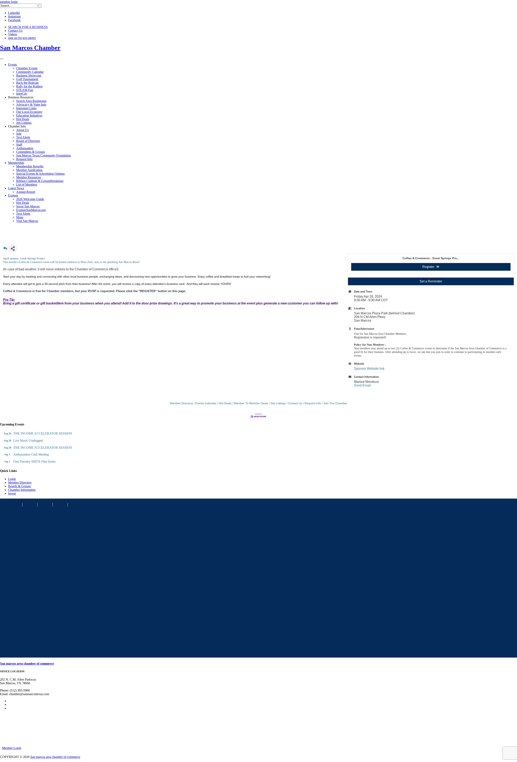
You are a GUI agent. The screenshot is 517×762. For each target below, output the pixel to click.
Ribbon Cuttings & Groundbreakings (39, 181)
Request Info (24, 159)
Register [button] (428, 266)
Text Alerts (23, 137)
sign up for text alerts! (22, 38)
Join (18, 133)
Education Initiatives (29, 115)
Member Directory (181, 403)
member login (9, 1)
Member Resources (28, 177)
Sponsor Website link (369, 368)
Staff (19, 144)
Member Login (11, 748)
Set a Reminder (431, 281)
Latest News (16, 188)
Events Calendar (205, 403)
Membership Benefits (29, 166)
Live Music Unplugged (28, 440)
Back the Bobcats (27, 82)
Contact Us (15, 30)
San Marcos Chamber (30, 47)
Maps (19, 217)
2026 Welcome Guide (30, 199)
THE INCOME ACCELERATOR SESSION (42, 433)
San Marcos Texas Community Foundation (43, 155)
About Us (22, 130)
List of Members (26, 184)
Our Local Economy (29, 112)
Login (12, 479)
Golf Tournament (27, 79)
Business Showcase (28, 75)
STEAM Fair (24, 90)
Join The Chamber (335, 403)
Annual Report (25, 192)
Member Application (29, 170)
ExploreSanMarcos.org (31, 210)
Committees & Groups (30, 152)
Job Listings (24, 122)
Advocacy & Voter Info (31, 104)
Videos (12, 34)
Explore (13, 195)
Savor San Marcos (28, 206)
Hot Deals (22, 119)
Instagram (14, 16)
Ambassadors (24, 148)
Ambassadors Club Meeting (31, 454)
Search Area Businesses (31, 101)
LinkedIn (14, 13)
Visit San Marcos (27, 221)
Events (12, 64)
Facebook (14, 20)
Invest (12, 493)
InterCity (21, 93)
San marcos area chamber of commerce (27, 663)
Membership (16, 162)
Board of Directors (28, 141)
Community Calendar (30, 72)
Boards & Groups (19, 486)
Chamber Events (26, 68)
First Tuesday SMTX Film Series (34, 461)
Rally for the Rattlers (29, 86)
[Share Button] (12, 248)
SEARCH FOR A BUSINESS (28, 27)
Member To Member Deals (251, 403)
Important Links (26, 108)
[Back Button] (5, 249)
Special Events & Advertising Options (40, 173)
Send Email (362, 385)
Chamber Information (22, 490)
